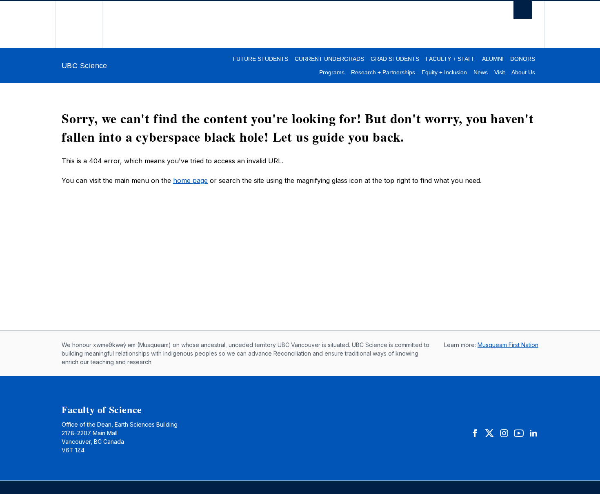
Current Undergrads (329, 59)
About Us (523, 72)
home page (190, 180)
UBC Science (84, 66)
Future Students (260, 59)
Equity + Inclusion (444, 72)
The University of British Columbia (78, 24)
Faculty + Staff (451, 59)
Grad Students (395, 59)
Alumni (493, 59)
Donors (522, 59)
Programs (331, 72)
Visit (499, 72)
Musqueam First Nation (508, 344)
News (480, 72)
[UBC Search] (522, 12)
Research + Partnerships (383, 72)
